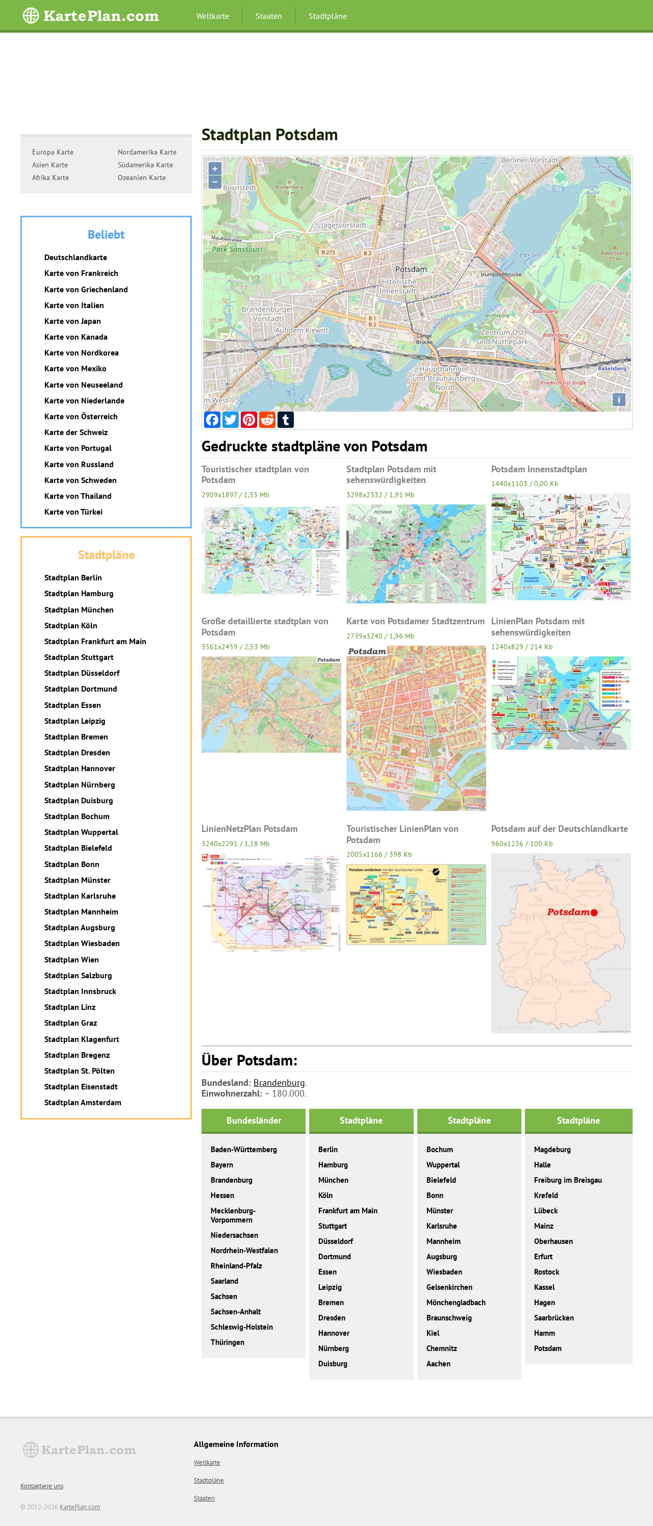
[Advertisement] (326, 83)
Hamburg (333, 1164)
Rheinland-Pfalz (236, 1265)
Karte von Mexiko (75, 368)
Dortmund (334, 1256)
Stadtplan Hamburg (79, 593)
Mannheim (443, 1241)
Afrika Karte (50, 177)
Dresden (331, 1317)
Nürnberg (333, 1348)
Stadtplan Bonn (71, 864)
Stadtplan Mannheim (81, 911)
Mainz (544, 1226)
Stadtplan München (79, 609)
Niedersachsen (234, 1235)
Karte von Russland (79, 464)
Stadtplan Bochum (77, 816)
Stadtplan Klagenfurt (81, 1039)
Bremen (331, 1302)
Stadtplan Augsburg (79, 927)
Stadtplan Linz (69, 1007)
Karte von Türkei (73, 511)
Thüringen (227, 1342)
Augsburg (441, 1256)
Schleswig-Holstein (242, 1327)
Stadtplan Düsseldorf (81, 673)
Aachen (438, 1363)
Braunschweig (449, 1317)
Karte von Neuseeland (83, 384)
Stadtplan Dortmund (80, 688)
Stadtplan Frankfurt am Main (95, 641)
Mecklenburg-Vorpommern (233, 1215)
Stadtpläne (328, 16)
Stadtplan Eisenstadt (81, 1086)
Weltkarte (212, 16)
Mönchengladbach (456, 1302)
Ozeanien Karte (142, 177)
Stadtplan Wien (71, 959)
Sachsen (224, 1296)
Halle (542, 1164)
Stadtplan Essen (72, 705)
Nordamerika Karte (147, 152)
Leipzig (330, 1287)
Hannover (333, 1333)
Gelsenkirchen (449, 1287)
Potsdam (548, 1348)
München (333, 1180)
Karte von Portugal (78, 448)
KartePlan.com (80, 1507)
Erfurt (543, 1256)
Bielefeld (441, 1180)
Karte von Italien (74, 305)
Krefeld (546, 1195)
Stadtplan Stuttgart (79, 657)
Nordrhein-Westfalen (244, 1250)
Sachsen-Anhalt (236, 1311)
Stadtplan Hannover (79, 768)
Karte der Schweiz (76, 432)
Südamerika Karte (145, 164)
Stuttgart (332, 1226)
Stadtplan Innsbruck (80, 991)
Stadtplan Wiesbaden (82, 943)
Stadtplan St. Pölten (79, 1070)
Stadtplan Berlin (73, 577)
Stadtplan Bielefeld (78, 848)
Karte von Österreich (81, 416)
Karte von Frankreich (81, 273)
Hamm (544, 1333)
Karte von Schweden (80, 480)
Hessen (222, 1195)
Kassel (544, 1287)
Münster (439, 1210)
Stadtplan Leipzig (75, 721)
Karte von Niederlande (84, 400)
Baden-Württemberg (244, 1149)
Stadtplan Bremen (76, 736)
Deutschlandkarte (75, 257)
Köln (325, 1195)
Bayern (222, 1164)
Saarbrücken (554, 1317)
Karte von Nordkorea (81, 352)
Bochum (439, 1149)
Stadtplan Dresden (77, 752)
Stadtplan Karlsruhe (80, 896)
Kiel (432, 1333)
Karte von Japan (72, 321)
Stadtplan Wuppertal (81, 832)
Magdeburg (552, 1149)
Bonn (434, 1195)
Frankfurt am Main (348, 1210)
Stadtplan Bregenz (77, 1055)
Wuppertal (443, 1164)
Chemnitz (441, 1348)
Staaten (269, 16)
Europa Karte (52, 152)
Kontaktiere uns (41, 1486)
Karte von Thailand (78, 496)
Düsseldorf (335, 1241)
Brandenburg (279, 1082)
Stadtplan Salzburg (78, 975)
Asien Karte (50, 164)
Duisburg (332, 1363)
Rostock (546, 1272)
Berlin (328, 1149)
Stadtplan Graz (70, 1023)
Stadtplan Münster (77, 880)
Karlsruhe (441, 1226)
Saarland (224, 1281)
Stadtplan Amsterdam (82, 1102)
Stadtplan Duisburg (78, 800)
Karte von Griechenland (86, 289)
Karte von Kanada (76, 337)
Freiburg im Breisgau (568, 1180)
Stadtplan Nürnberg (79, 784)
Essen (327, 1272)
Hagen (544, 1302)
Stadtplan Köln (70, 625)
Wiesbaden (444, 1272)
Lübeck (546, 1210)
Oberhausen (553, 1241)
